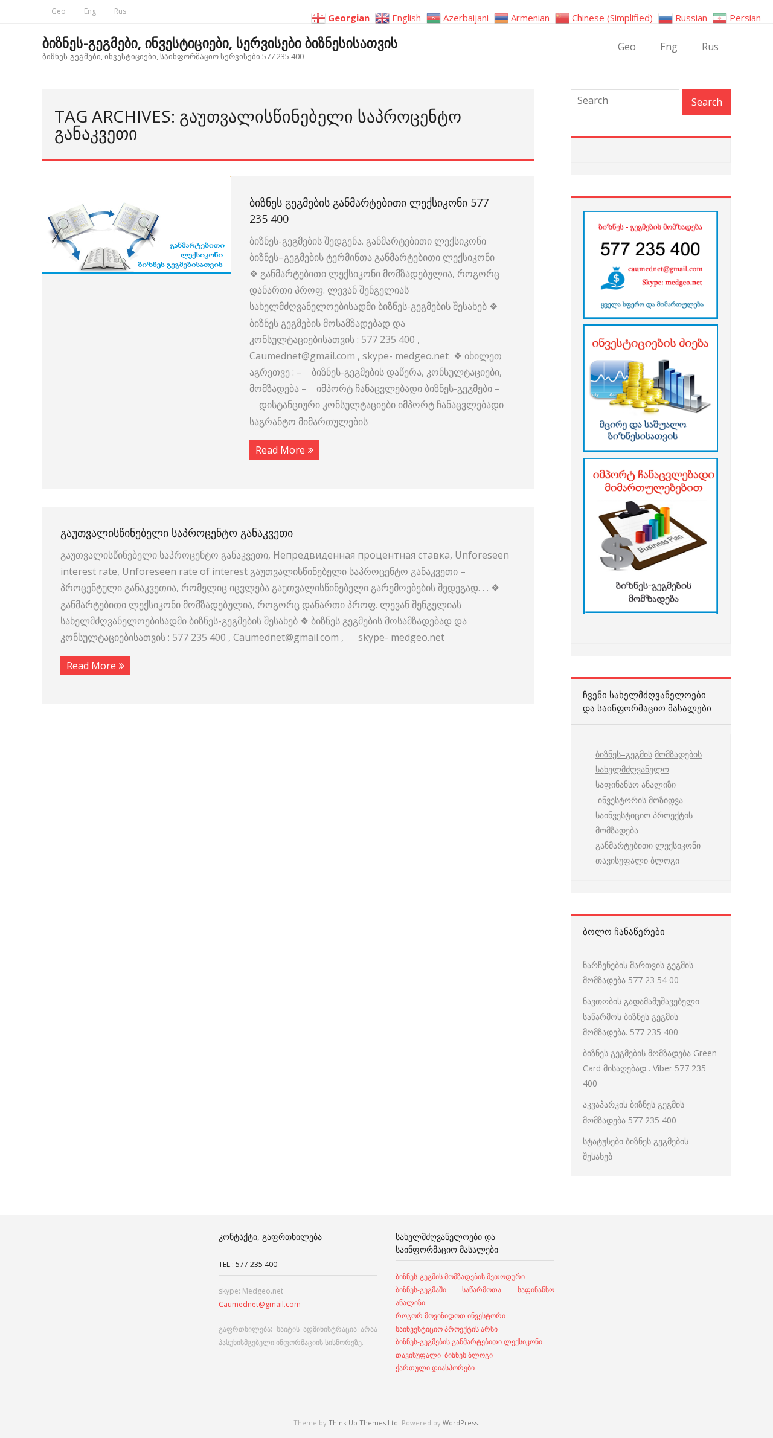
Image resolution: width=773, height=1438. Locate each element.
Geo (58, 11)
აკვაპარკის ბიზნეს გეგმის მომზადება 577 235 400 (633, 1112)
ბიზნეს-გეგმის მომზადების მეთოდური (460, 1276)
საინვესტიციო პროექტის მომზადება (644, 822)
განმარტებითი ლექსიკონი (648, 845)
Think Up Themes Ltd (363, 1422)
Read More (280, 450)
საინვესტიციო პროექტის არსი (447, 1329)
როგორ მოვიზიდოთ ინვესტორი (451, 1316)
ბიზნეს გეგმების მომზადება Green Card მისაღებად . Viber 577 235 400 (650, 1068)
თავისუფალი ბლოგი (637, 860)
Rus (120, 11)
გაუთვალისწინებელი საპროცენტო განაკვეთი (176, 532)
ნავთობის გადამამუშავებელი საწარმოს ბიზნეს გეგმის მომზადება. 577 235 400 (641, 1016)
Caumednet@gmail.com (260, 1304)
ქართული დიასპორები (435, 1368)
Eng (90, 11)
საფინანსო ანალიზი (635, 784)
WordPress (460, 1422)
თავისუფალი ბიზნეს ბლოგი (444, 1355)
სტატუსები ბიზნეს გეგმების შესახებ (635, 1148)
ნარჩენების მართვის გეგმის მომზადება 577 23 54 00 (638, 972)
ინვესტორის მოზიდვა (639, 800)
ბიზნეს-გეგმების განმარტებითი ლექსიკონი (469, 1342)
